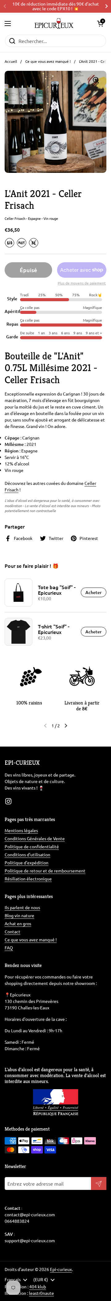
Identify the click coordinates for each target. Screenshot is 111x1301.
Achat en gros (18, 923)
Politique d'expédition (26, 862)
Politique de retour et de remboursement (45, 870)
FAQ (9, 947)
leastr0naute (41, 1293)
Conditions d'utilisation (27, 854)
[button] (100, 23)
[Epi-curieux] (54, 23)
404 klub (37, 1286)
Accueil (11, 61)
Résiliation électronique (28, 878)
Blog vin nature (19, 915)
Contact (12, 931)
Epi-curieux (61, 1269)
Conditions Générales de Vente (35, 838)
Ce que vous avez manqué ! (48, 61)
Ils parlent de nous (22, 907)
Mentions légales (21, 830)
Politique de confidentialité (32, 846)
